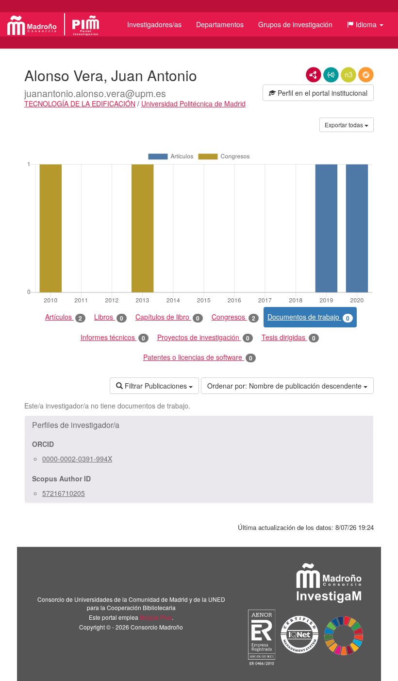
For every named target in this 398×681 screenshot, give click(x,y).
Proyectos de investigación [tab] (203, 337)
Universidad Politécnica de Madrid (193, 103)
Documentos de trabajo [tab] (308, 317)
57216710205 (63, 493)
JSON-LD (331, 75)
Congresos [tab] (233, 317)
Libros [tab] (108, 317)
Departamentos (220, 24)
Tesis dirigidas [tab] (288, 337)
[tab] (199, 425)
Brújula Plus (156, 617)
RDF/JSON (366, 75)
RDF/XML (313, 75)
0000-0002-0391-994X (77, 458)
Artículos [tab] (63, 317)
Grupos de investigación (295, 24)
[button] (365, 24)
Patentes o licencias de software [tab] (197, 357)
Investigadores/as (154, 24)
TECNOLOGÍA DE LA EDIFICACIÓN (79, 103)
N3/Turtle (348, 75)
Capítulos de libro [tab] (167, 317)
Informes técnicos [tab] (113, 337)
